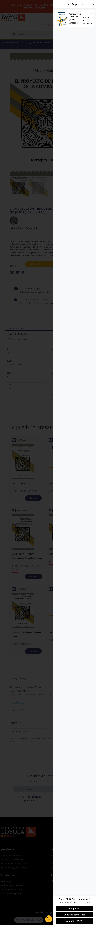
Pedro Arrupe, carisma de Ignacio (74, 17)
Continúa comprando (74, 914)
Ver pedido (74, 908)
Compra (74, 920)
